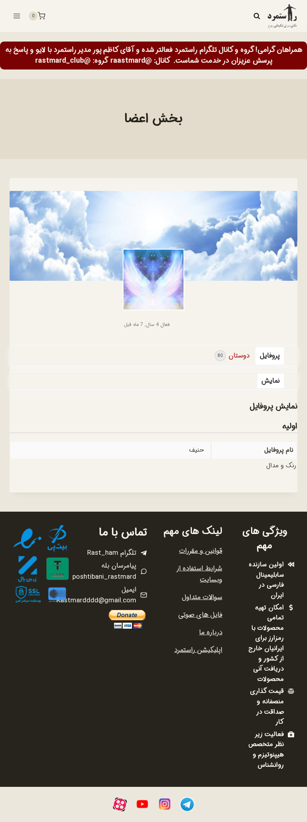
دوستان (233, 355)
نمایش (270, 380)
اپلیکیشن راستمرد (198, 650)
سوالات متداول (202, 597)
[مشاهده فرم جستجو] (256, 16)
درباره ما (210, 632)
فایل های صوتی (200, 615)
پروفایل (270, 355)
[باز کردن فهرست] (17, 16)
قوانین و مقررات (200, 551)
